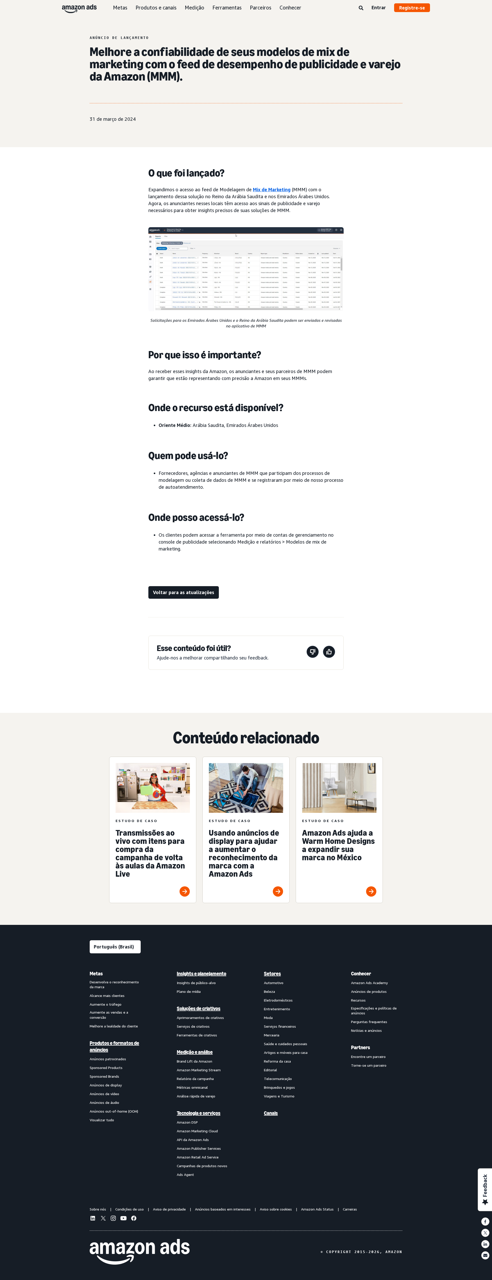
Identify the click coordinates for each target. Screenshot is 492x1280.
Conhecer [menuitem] (361, 974)
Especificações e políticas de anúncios (374, 1010)
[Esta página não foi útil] (312, 653)
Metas (120, 8)
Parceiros (260, 8)
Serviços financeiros (280, 1026)
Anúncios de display (106, 1085)
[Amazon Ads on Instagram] (113, 1219)
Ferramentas (227, 8)
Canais (271, 1113)
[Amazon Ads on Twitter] (103, 1219)
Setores (272, 974)
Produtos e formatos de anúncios (114, 1046)
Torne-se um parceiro (368, 1065)
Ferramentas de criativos (197, 1035)
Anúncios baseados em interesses (223, 1209)
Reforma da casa (277, 1061)
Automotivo (273, 983)
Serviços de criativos (193, 1026)
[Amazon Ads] (75, 7)
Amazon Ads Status (317, 1209)
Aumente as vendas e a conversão (109, 1014)
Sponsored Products (106, 1067)
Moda (268, 1017)
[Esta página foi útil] (329, 653)
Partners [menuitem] (360, 1047)
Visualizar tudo (102, 1120)
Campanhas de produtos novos (202, 1166)
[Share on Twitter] (485, 1233)
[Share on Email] (485, 1255)
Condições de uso (129, 1209)
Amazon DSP (187, 1122)
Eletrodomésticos (278, 1000)
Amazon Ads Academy (369, 983)
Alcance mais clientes (107, 995)
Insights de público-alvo (196, 983)
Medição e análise (195, 1052)
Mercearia (271, 1035)
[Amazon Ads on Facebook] (134, 1219)
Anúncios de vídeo (104, 1094)
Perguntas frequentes (369, 1021)
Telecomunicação (278, 1078)
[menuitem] (115, 1074)
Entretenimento (277, 1009)
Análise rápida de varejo (196, 1096)
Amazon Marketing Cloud (197, 1131)
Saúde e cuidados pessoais (285, 1044)
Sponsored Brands (104, 1076)
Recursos (358, 1000)
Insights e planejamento (201, 974)
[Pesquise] (361, 8)
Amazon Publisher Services (199, 1148)
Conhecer (290, 8)
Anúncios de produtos (369, 991)
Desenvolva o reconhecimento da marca (114, 984)
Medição (194, 8)
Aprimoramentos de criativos (200, 1017)
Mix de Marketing (272, 189)
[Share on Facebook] (485, 1221)
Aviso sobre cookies (276, 1209)
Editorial (270, 1070)
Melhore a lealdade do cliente (114, 1026)
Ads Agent (185, 1174)
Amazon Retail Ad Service (198, 1157)
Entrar (379, 7)
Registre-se (412, 8)
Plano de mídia (189, 991)
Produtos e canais (156, 8)
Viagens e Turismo (279, 1096)
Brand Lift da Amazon (194, 1061)
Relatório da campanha (195, 1078)
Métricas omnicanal (192, 1087)
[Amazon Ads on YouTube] (123, 1219)
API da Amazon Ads (193, 1139)
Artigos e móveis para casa (286, 1052)
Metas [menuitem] (96, 974)
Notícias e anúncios (366, 1030)
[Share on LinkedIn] (485, 1244)
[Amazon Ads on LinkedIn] (93, 1219)
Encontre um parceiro (368, 1056)
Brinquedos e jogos (279, 1087)
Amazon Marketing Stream (199, 1070)
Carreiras (350, 1209)
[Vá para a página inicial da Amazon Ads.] (140, 1252)
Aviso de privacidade (169, 1209)
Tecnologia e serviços (198, 1113)
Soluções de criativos (198, 1008)
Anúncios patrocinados (108, 1059)
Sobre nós (98, 1209)
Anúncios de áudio (104, 1102)
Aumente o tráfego (105, 1004)
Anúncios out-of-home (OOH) (114, 1111)
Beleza (269, 991)
